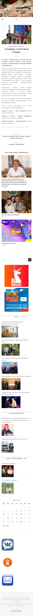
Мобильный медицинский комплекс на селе (14, 439)
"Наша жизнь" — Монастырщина (16, 7)
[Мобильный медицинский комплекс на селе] (8, 447)
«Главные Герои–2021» (9, 243)
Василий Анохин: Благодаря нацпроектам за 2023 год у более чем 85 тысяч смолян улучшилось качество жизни (16, 420)
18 (8, 518)
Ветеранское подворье (8, 463)
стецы (27, 127)
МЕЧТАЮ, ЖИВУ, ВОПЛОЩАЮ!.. (11, 214)
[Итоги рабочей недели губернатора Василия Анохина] (11, 350)
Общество (21, 46)
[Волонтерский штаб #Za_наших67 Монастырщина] (11, 384)
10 (3, 514)
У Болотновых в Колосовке (9, 480)
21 (21, 518)
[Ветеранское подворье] (8, 471)
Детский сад (10, 127)
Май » (7, 525)
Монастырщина (19, 127)
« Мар (3, 525)
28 (21, 521)
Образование (12, 46)
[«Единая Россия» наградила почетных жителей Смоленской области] (11, 402)
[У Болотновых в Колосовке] (8, 488)
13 (16, 514)
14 (21, 514)
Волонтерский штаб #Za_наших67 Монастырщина (16, 376)
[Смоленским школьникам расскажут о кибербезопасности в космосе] (10, 331)
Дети (4, 127)
